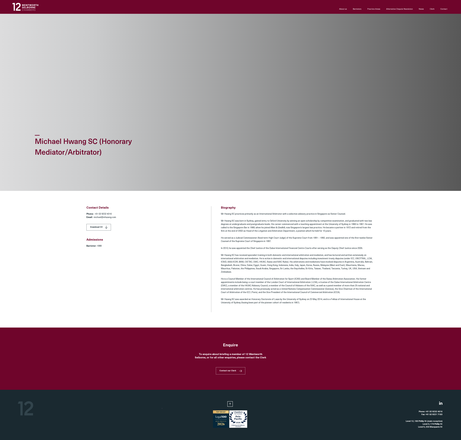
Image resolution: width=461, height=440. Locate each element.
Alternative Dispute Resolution (399, 9)
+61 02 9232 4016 (103, 214)
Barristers (357, 9)
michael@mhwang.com (105, 217)
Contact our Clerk (227, 371)
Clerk (432, 9)
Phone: (422, 412)
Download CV (96, 227)
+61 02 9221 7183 (433, 415)
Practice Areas (373, 9)
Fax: (423, 415)
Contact (443, 9)
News (421, 9)
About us (343, 9)
